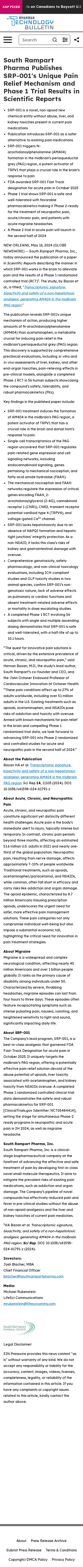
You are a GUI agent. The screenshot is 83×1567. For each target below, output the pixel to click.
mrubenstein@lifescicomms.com (29, 1304)
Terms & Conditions (61, 1550)
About (21, 1541)
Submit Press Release (24, 1550)
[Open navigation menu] (7, 39)
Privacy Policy (63, 1559)
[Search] (55, 40)
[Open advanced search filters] (65, 40)
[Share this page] (77, 39)
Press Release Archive (49, 1541)
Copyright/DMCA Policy (28, 1559)
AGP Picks (11, 7)
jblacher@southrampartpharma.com (33, 1276)
